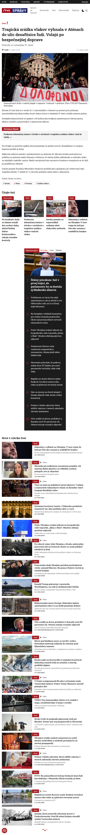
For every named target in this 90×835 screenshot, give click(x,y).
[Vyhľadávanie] (86, 10)
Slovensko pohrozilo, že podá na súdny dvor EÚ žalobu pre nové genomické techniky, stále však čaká (46, 367)
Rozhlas (13, 2)
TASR (6, 50)
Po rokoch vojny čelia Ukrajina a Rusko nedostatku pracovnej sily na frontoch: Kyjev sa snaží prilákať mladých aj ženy (59, 547)
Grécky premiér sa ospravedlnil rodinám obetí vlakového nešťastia (56, 224)
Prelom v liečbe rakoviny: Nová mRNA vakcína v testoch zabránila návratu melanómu (47, 408)
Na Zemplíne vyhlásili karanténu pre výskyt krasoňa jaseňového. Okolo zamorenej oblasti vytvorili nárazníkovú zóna (46, 318)
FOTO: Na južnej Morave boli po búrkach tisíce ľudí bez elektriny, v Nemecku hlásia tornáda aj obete (58, 777)
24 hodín (44, 250)
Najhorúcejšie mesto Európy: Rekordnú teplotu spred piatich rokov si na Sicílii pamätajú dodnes (57, 604)
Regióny (75, 10)
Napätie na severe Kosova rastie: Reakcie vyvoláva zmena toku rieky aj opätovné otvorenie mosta (46, 382)
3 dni (51, 250)
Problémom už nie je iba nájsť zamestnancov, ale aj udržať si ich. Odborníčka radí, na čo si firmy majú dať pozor (47, 302)
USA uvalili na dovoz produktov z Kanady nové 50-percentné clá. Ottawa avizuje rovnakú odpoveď (46, 421)
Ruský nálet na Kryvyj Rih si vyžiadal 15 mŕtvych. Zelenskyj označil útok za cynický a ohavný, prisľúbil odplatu (58, 663)
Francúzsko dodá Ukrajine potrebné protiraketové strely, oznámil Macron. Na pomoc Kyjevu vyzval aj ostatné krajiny (59, 568)
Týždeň (59, 250)
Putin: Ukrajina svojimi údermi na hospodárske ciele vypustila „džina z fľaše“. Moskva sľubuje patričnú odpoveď (47, 334)
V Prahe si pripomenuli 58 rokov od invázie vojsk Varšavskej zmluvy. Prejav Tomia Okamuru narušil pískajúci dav (58, 684)
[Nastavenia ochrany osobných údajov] (4, 830)
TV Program (49, 2)
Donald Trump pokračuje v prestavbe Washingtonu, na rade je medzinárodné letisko (56, 585)
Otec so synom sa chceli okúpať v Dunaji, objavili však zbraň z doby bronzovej (46, 395)
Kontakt (85, 2)
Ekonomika (64, 10)
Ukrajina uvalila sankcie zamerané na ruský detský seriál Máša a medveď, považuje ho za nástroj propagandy (55, 741)
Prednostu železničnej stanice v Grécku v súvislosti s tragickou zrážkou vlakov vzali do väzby (34, 227)
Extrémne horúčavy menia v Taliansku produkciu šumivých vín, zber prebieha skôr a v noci (58, 507)
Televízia (25, 2)
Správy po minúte (33, 10)
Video (44, 462)
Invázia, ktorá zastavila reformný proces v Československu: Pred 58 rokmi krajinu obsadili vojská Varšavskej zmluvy (57, 816)
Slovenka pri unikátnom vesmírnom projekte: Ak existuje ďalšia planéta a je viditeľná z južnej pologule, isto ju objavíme (57, 469)
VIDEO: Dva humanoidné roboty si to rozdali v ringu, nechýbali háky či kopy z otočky (56, 701)
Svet (54, 10)
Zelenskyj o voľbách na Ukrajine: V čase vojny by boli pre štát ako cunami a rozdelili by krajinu (77, 225)
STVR (4, 2)
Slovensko (44, 10)
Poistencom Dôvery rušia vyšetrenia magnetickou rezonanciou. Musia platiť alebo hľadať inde (45, 351)
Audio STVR (63, 2)
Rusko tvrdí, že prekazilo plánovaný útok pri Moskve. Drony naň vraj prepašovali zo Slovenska (58, 720)
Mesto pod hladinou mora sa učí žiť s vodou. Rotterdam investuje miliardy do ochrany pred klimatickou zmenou (56, 644)
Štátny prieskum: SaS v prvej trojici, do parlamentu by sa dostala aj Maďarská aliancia (46, 285)
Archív (37, 2)
